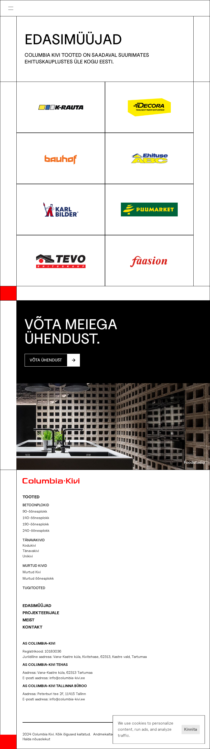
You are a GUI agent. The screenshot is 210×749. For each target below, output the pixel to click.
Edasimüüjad (37, 605)
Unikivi (28, 556)
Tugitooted (34, 588)
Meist (29, 620)
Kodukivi (29, 545)
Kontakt (33, 627)
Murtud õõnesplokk (38, 578)
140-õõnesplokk (36, 517)
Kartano (123, 3)
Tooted (31, 496)
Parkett (123, 12)
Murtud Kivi (32, 572)
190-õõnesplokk (36, 524)
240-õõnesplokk (36, 530)
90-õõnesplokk (35, 511)
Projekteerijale (41, 612)
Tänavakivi (31, 550)
